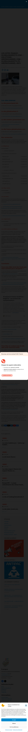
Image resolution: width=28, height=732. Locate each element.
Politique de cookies (8, 729)
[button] (26, 705)
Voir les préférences (14, 727)
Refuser (14, 723)
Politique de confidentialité (17, 729)
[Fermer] (26, 1)
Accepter (14, 719)
